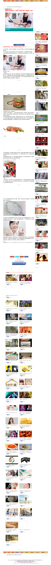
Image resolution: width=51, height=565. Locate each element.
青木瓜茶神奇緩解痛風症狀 (39, 122)
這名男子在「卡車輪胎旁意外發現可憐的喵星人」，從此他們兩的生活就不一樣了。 (41, 100)
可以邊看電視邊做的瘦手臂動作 (11, 516)
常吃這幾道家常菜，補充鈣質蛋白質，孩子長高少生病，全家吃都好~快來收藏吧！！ (25, 452)
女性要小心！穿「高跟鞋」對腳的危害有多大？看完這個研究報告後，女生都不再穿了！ (11, 491)
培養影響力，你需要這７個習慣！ (25, 503)
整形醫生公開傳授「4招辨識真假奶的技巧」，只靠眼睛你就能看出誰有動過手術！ (41, 42)
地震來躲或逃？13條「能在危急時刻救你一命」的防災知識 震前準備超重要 (41, 65)
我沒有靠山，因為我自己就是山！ (11, 542)
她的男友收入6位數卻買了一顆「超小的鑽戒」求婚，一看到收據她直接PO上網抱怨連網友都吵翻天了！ (41, 181)
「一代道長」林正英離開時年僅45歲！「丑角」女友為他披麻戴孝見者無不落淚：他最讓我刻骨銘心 (41, 204)
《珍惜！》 (37, 261)
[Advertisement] (25, 4)
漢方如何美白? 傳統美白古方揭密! (11, 360)
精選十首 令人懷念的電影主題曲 (25, 529)
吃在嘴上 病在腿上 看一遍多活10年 (11, 412)
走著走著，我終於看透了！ (24, 399)
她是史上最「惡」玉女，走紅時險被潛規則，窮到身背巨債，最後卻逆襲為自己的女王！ (41, 170)
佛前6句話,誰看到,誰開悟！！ (40, 250)
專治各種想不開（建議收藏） (40, 134)
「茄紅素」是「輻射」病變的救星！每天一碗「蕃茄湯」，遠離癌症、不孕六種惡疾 (12, 452)
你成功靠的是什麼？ (38, 145)
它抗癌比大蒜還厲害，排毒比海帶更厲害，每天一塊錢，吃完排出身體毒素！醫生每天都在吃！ (25, 439)
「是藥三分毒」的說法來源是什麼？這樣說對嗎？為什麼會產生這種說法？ (25, 283)
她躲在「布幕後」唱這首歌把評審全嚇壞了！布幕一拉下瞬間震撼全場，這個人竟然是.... (25, 413)
